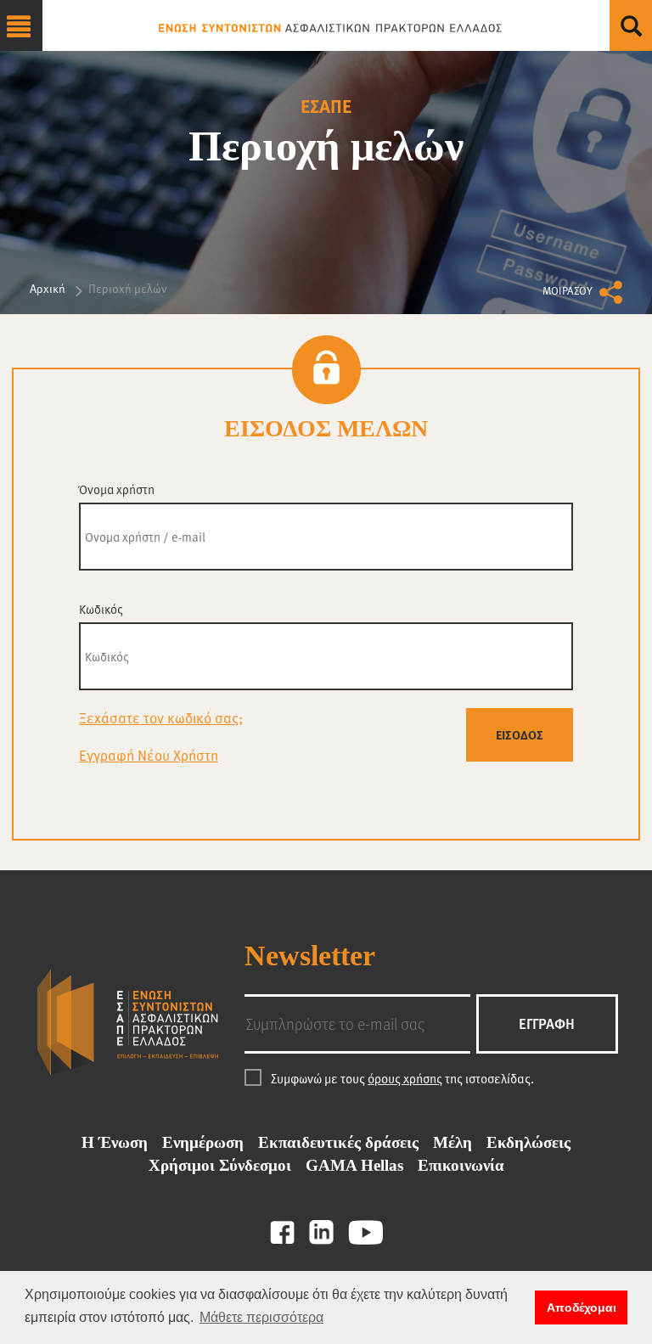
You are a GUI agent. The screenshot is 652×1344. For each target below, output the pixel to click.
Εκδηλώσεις (528, 1142)
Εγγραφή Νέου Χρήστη (148, 755)
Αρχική (47, 288)
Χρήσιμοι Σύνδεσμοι (220, 1165)
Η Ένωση (115, 1142)
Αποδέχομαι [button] (581, 1307)
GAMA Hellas (354, 1165)
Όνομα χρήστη (117, 489)
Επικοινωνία (461, 1165)
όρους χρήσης (405, 1078)
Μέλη (452, 1142)
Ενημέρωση (203, 1142)
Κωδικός (101, 609)
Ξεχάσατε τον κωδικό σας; (161, 717)
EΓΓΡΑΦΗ (547, 1023)
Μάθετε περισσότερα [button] (261, 1317)
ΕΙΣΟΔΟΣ (519, 734)
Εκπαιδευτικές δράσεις (338, 1142)
